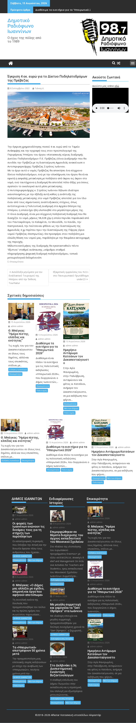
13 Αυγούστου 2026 (48, 334)
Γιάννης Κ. (39, 88)
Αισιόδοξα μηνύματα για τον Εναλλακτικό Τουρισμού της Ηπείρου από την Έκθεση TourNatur (25, 277)
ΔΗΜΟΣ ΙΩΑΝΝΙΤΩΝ (22, 556)
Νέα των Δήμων (71, 408)
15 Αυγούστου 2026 (20, 322)
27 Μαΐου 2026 (59, 596)
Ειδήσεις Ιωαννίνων (18, 369)
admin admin (16, 326)
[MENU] (132, 63)
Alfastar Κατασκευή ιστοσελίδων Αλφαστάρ (76, 715)
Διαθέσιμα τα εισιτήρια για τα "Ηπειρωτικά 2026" (65, 9)
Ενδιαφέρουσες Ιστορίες (62, 580)
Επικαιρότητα (16, 261)
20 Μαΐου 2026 (59, 657)
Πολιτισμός (42, 390)
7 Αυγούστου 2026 (24, 515)
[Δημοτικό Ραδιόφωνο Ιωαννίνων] (10, 63)
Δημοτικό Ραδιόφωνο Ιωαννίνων (20, 25)
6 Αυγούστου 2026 (24, 577)
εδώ (117, 85)
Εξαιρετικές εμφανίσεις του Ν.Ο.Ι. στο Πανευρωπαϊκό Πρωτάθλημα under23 (71, 275)
